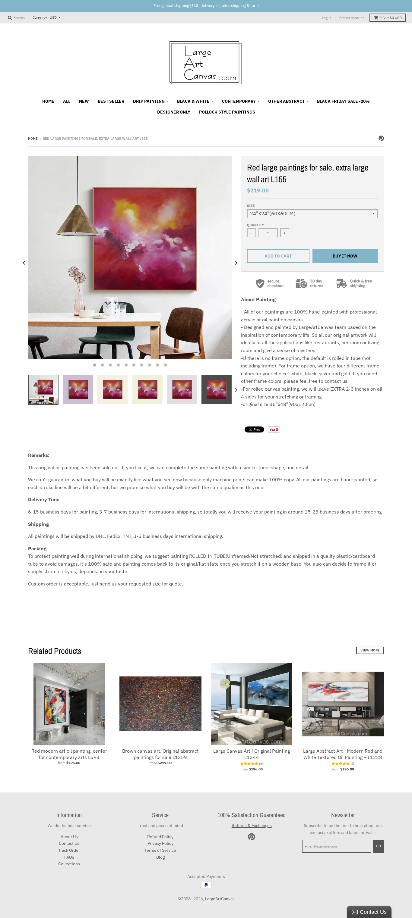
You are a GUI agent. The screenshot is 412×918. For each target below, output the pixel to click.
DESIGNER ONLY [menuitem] (173, 112)
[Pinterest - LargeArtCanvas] (381, 138)
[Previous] (24, 263)
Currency (40, 17)
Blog (160, 857)
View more (370, 650)
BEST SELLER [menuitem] (111, 101)
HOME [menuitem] (48, 101)
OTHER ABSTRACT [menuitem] (286, 101)
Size (251, 206)
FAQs (69, 857)
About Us (69, 836)
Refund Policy (160, 836)
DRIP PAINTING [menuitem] (149, 101)
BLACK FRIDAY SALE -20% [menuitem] (343, 101)
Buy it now (345, 256)
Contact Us (69, 843)
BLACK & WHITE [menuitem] (193, 101)
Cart (390, 17)
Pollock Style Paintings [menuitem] (227, 112)
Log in (326, 17)
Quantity (255, 225)
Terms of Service (160, 850)
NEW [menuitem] (84, 101)
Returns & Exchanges (252, 825)
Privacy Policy (160, 843)
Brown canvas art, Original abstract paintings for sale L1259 (160, 754)
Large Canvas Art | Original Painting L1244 (251, 754)
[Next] (235, 263)
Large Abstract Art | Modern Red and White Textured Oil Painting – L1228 (342, 754)
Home (33, 138)
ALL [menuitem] (66, 101)
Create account (351, 17)
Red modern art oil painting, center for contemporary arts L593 (69, 754)
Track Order (69, 850)
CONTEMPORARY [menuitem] (239, 101)
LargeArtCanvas (220, 898)
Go (378, 846)
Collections (69, 863)
